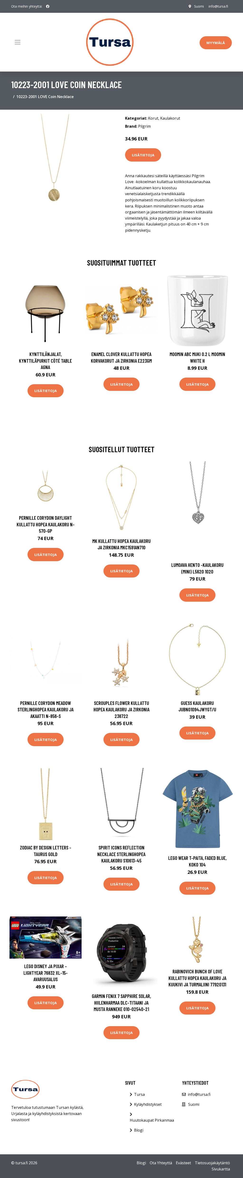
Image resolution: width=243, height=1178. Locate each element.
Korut (153, 118)
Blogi (138, 1130)
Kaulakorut (170, 118)
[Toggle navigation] (17, 42)
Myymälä (215, 42)
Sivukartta (221, 1169)
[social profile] (47, 6)
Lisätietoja (143, 155)
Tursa (139, 1094)
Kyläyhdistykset (148, 1104)
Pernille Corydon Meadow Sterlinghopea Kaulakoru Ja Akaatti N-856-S (46, 709)
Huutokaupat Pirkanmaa (152, 1120)
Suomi (199, 6)
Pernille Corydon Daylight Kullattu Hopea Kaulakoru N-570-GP (46, 524)
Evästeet (183, 1162)
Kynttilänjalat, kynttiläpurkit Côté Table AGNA (45, 360)
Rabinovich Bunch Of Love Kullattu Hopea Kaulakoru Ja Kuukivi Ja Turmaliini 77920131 (197, 977)
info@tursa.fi (218, 6)
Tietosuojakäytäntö (212, 1162)
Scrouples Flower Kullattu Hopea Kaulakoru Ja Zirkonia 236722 (121, 709)
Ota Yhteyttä (161, 1162)
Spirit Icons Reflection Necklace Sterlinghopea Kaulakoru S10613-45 (121, 853)
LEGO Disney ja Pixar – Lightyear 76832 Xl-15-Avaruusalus (45, 972)
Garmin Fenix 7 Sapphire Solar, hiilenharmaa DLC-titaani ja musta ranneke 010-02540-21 (121, 1002)
